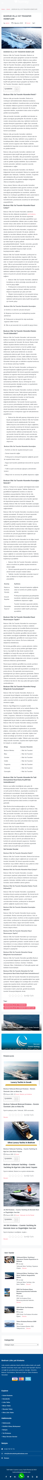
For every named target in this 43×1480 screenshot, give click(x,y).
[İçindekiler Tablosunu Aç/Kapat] (15, 89)
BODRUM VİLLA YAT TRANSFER (15, 1005)
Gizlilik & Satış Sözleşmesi (11, 1426)
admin (7, 23)
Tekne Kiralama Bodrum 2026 (26, 1321)
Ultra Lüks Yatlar (8, 1412)
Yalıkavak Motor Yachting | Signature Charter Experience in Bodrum (27, 1259)
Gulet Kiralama (7, 1395)
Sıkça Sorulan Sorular (9, 1436)
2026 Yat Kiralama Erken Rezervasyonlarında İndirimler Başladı (26, 1291)
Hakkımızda (6, 1423)
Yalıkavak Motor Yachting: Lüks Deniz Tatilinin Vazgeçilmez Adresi (27, 1275)
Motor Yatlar (6, 1405)
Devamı (6, 1117)
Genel (8, 9)
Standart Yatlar (7, 1409)
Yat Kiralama (6, 1433)
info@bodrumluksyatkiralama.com (16, 1453)
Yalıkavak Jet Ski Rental (27, 1215)
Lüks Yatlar (6, 1402)
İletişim (4, 1430)
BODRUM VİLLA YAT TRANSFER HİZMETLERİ (19, 1008)
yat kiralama (32, 214)
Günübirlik (6, 1399)
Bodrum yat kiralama (26, 1094)
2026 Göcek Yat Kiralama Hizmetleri (24, 1308)
